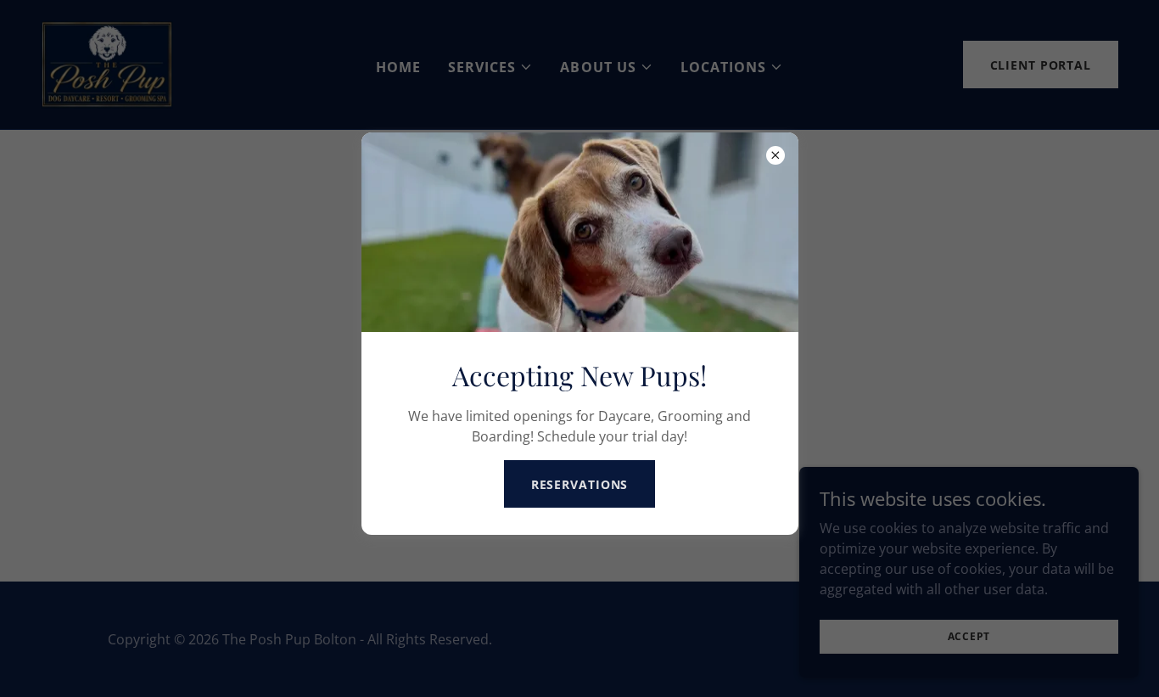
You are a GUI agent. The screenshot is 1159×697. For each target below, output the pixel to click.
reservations (580, 484)
